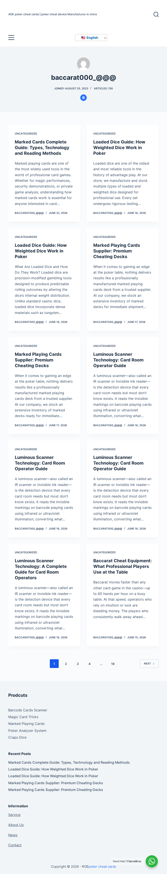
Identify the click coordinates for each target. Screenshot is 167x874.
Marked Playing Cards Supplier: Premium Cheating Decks (116, 251)
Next (147, 663)
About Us (16, 825)
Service (14, 815)
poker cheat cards (102, 866)
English (92, 38)
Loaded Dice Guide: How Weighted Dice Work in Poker (119, 147)
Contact (15, 845)
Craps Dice (17, 737)
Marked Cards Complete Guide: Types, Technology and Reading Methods (42, 147)
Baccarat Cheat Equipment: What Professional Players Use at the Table (122, 566)
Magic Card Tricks (23, 717)
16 (113, 664)
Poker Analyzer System (27, 730)
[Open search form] (156, 14)
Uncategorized (26, 133)
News (12, 835)
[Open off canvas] (11, 37)
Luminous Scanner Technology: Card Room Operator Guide (118, 360)
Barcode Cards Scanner (27, 710)
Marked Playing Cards (26, 723)
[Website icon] (83, 97)
